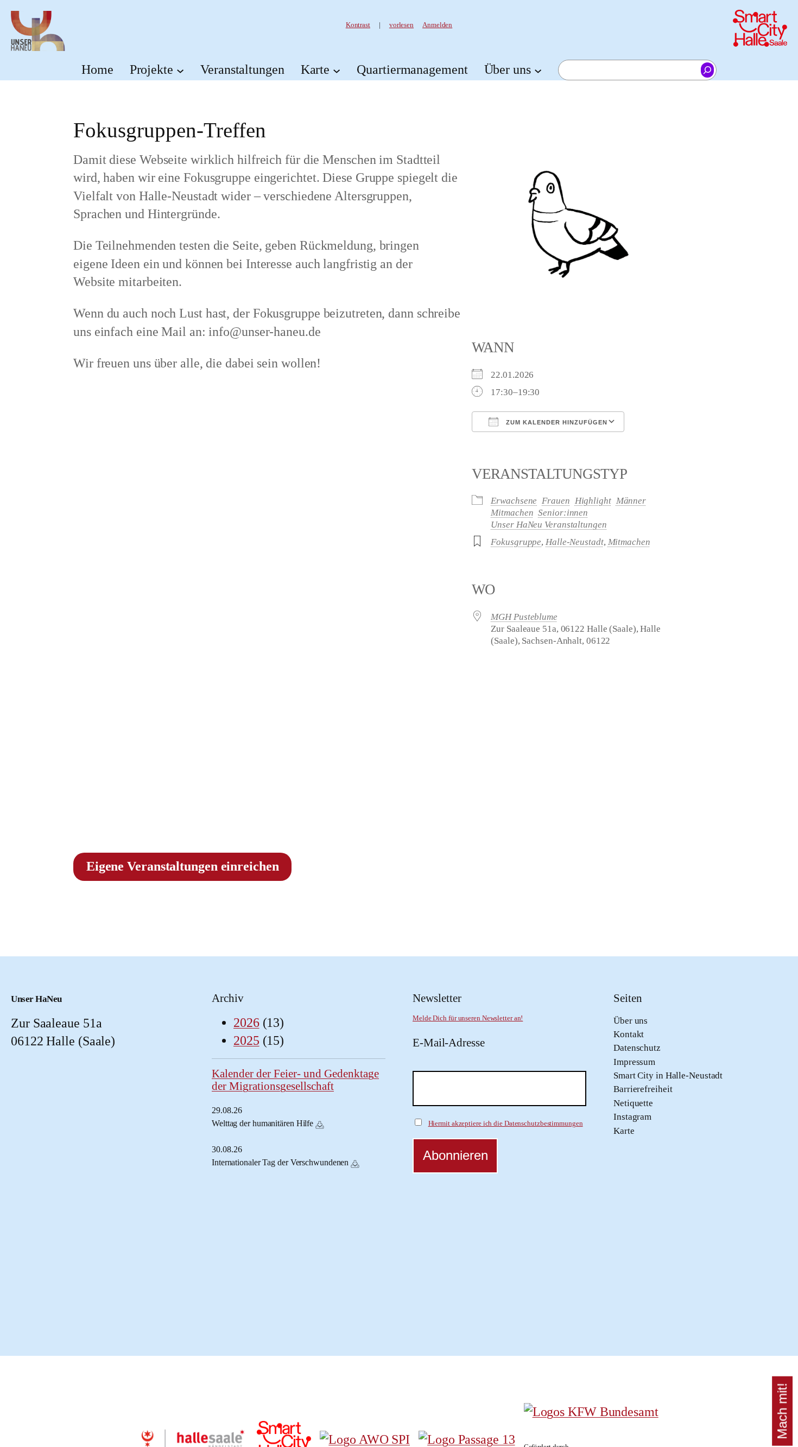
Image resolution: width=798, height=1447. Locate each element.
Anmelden (437, 25)
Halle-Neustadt (575, 541)
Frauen (555, 500)
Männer (631, 500)
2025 (246, 1040)
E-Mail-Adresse (449, 1042)
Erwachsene (514, 500)
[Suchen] (707, 70)
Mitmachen (512, 512)
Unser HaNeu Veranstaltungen (548, 524)
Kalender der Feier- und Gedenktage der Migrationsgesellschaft (295, 1080)
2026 (246, 1023)
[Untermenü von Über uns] (538, 70)
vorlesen (401, 25)
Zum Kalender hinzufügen (555, 422)
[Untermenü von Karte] (336, 70)
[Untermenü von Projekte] (180, 70)
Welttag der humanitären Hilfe (262, 1123)
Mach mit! (782, 1411)
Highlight (593, 500)
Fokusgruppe (516, 541)
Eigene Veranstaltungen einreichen (182, 866)
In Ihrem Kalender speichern (319, 1124)
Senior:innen (563, 512)
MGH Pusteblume (524, 616)
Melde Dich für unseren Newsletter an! (468, 1018)
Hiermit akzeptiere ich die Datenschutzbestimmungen (505, 1123)
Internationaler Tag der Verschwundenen (280, 1162)
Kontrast (358, 25)
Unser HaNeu (36, 998)
